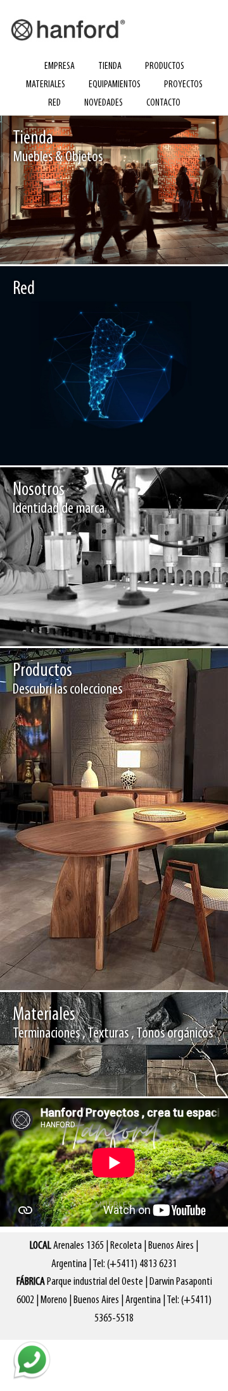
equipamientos (115, 85)
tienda (110, 66)
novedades (103, 103)
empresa (59, 66)
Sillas (78, 962)
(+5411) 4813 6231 (142, 1264)
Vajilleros (188, 962)
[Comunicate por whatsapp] (32, 1359)
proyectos (183, 85)
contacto (163, 103)
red (54, 103)
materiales (45, 85)
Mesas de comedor (130, 962)
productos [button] (164, 66)
